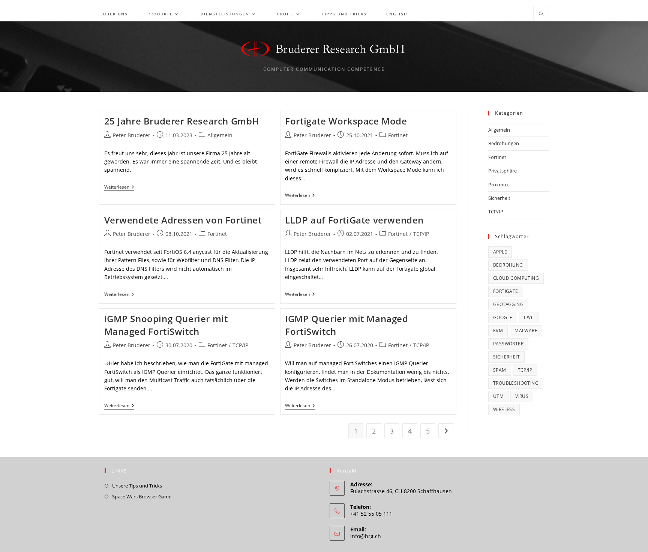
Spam (499, 370)
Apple (500, 252)
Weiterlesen (119, 187)
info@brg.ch (365, 536)
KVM (498, 330)
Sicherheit (499, 198)
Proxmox (498, 184)
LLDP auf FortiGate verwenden (354, 220)
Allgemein (219, 135)
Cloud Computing (516, 278)
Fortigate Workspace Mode (346, 121)
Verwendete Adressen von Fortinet (183, 220)
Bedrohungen (503, 143)
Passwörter (508, 343)
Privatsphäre (502, 170)
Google (502, 317)
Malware (525, 330)
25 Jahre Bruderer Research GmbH (182, 121)
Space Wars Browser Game (141, 496)
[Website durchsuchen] (541, 14)
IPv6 (529, 317)
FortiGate (505, 291)
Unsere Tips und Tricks (137, 485)
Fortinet (398, 135)
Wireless (504, 409)
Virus (521, 396)
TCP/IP (421, 233)
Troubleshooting (515, 383)
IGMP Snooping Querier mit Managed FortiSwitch (166, 325)
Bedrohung (508, 265)
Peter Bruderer (131, 135)
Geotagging (508, 304)
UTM (498, 396)
